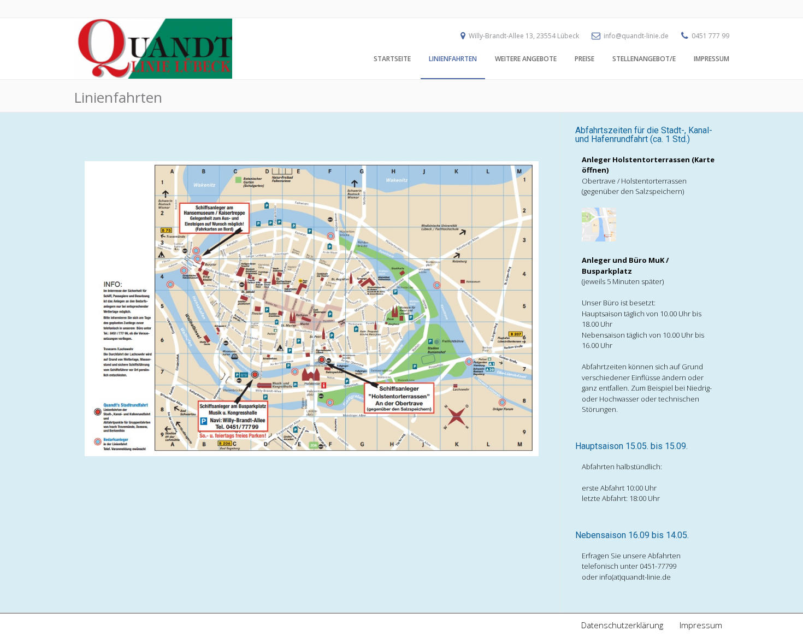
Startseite (392, 58)
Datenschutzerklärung (622, 625)
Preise (584, 58)
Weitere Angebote (526, 58)
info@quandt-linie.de (636, 35)
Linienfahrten (453, 58)
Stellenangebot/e (644, 58)
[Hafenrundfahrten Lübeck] (153, 76)
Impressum (711, 58)
